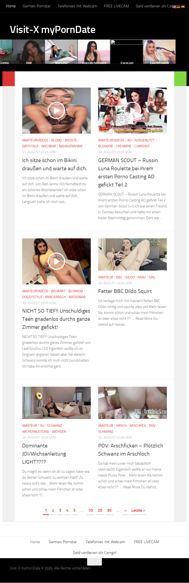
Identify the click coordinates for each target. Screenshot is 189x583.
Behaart (58, 291)
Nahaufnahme (71, 146)
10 (90, 510)
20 (100, 510)
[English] (174, 6)
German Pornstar (37, 6)
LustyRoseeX (159, 63)
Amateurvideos (35, 140)
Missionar (77, 297)
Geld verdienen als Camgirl (157, 6)
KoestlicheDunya (94, 63)
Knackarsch (55, 297)
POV (152, 426)
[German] (178, 6)
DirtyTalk (30, 146)
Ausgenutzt (144, 140)
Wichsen (59, 432)
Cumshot (142, 146)
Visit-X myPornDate (52, 29)
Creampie (123, 146)
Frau (142, 277)
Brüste (71, 140)
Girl (152, 277)
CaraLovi (127, 63)
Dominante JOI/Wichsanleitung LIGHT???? (44, 454)
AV (42, 426)
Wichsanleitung (35, 432)
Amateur (105, 277)
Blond (56, 140)
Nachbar (48, 146)
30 (109, 510)
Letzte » (138, 510)
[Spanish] (183, 6)
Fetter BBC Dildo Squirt (125, 291)
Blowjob (105, 146)
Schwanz (54, 426)
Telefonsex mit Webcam (77, 6)
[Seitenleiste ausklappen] (8, 78)
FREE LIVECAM (116, 6)
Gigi (29, 63)
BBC (119, 277)
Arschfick (137, 426)
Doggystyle (32, 297)
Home (11, 6)
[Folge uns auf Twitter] (175, 571)
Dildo (130, 277)
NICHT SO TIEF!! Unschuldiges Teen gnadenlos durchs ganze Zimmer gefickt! (56, 319)
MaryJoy (61, 63)
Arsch (121, 426)
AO (129, 140)
